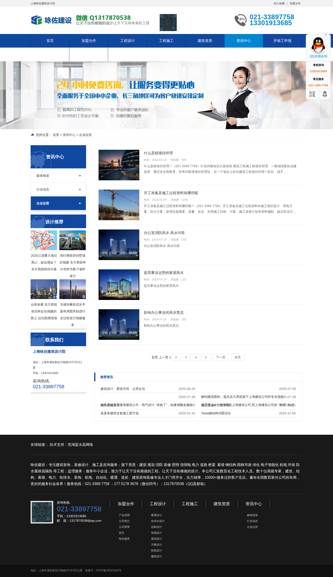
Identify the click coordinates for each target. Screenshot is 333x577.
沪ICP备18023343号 (108, 570)
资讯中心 (243, 41)
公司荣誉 (124, 527)
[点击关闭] (325, 34)
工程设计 (127, 41)
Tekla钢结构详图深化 (216, 413)
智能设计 (156, 532)
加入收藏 (279, 3)
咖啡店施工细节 (112, 405)
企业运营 (85, 135)
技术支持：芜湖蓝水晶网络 (71, 445)
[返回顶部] (325, 94)
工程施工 (166, 41)
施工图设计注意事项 (215, 405)
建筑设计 (156, 556)
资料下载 (88, 54)
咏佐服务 (124, 538)
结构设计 (156, 527)
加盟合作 (295, 3)
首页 (50, 41)
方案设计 (156, 544)
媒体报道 (42, 175)
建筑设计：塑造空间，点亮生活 (123, 389)
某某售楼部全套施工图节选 (120, 413)
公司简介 (124, 521)
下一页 (220, 357)
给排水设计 (158, 521)
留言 (121, 532)
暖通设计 (156, 515)
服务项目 (50, 54)
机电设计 (156, 550)
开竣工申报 (282, 41)
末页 (237, 357)
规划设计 (156, 538)
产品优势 (124, 515)
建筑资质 (205, 41)
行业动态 (42, 189)
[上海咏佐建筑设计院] (92, 20)
